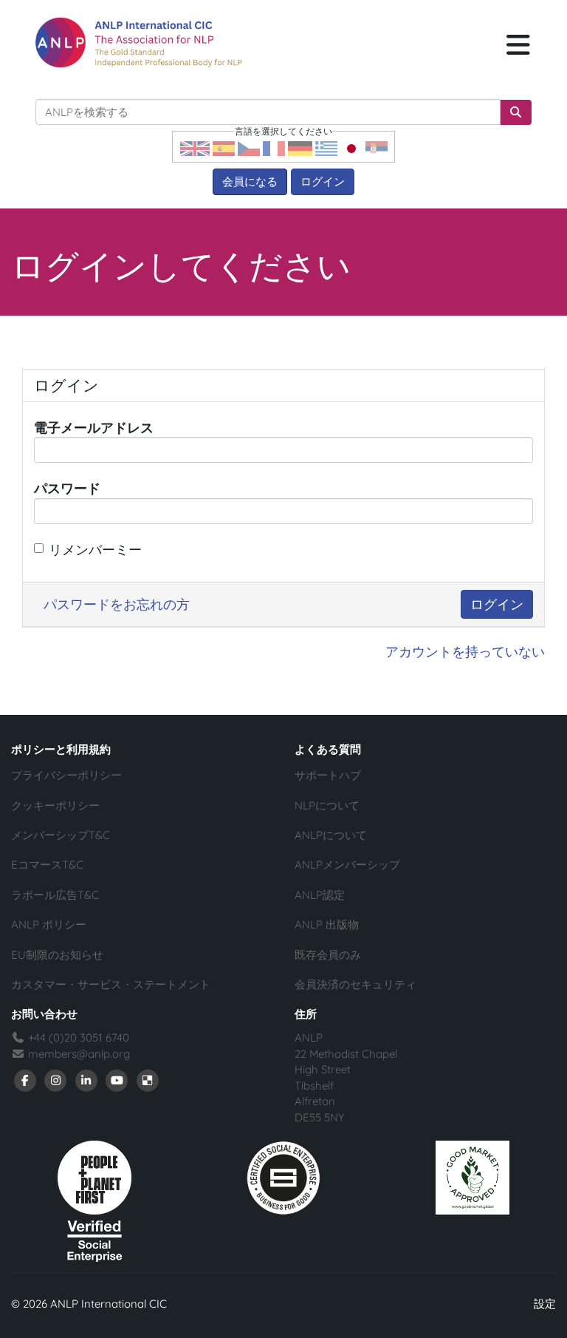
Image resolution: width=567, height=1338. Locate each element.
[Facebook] (25, 1080)
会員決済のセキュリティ (355, 984)
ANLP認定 (320, 895)
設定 (545, 1304)
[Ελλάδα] (326, 147)
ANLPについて (331, 835)
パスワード (67, 488)
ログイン (322, 181)
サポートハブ (328, 775)
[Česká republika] (249, 147)
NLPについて (327, 805)
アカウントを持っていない (465, 651)
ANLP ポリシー (48, 924)
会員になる (250, 181)
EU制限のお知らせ (57, 955)
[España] (224, 147)
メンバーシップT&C (60, 835)
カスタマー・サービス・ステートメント (110, 984)
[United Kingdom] (195, 147)
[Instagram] (56, 1080)
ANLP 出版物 (327, 924)
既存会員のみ (328, 955)
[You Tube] (117, 1080)
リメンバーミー (95, 549)
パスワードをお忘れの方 (117, 604)
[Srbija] (376, 147)
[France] (274, 147)
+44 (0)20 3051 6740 (77, 1037)
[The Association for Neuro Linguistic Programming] (138, 42)
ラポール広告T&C (55, 895)
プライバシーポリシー (66, 775)
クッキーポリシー (55, 805)
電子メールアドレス (94, 427)
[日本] (351, 147)
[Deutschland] (300, 147)
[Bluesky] (148, 1080)
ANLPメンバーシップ (347, 865)
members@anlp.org (79, 1054)
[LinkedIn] (86, 1080)
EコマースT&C (47, 865)
